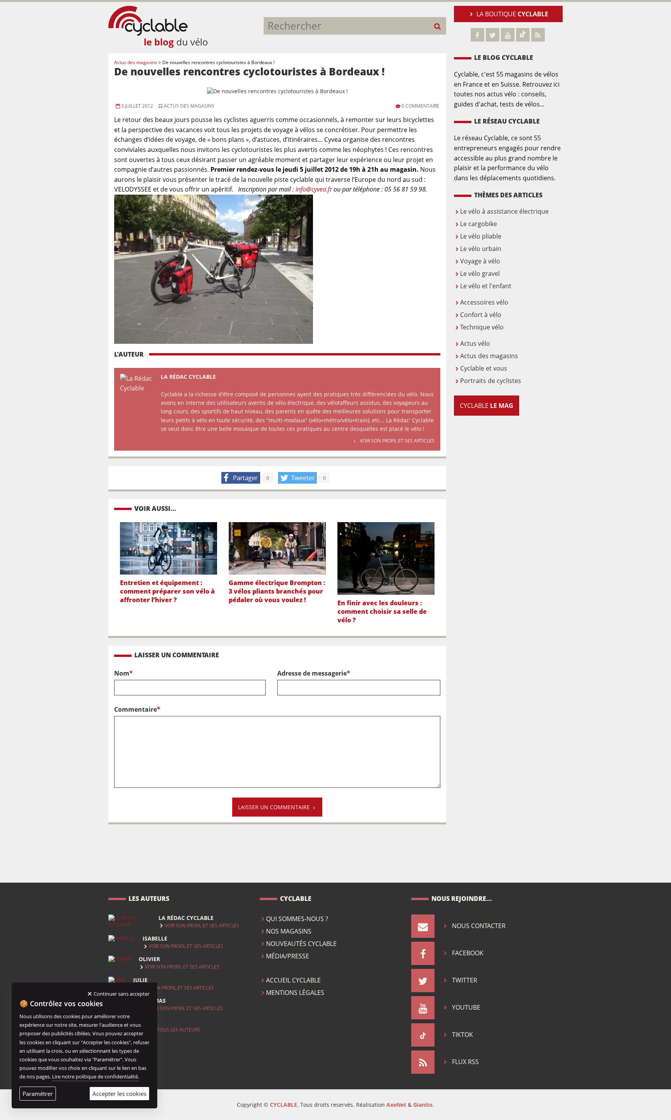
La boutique (512, 14)
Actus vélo (475, 343)
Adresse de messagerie (313, 673)
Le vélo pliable (480, 236)
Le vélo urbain (480, 248)
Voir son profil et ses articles (397, 440)
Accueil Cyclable (293, 980)
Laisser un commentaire (274, 807)
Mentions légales (295, 992)
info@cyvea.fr (314, 189)
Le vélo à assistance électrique (504, 211)
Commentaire (137, 709)
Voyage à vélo (480, 261)
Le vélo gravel (480, 273)
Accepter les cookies (119, 1093)
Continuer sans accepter (121, 993)
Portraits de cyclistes (490, 380)
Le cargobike (478, 223)
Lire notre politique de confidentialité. (95, 1076)
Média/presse (287, 956)
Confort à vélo (480, 314)
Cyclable (486, 405)
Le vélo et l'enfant (485, 286)
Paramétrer (38, 1093)
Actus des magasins (188, 106)
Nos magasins (288, 931)
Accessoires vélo (484, 302)
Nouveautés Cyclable (301, 943)
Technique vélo (482, 327)
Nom (123, 673)
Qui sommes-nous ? (297, 918)
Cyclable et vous (483, 368)
